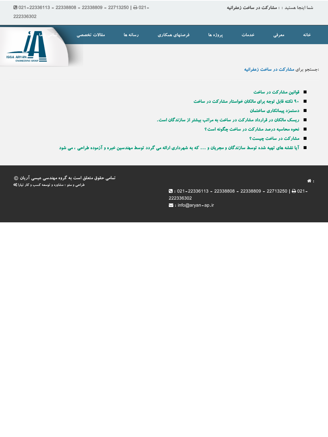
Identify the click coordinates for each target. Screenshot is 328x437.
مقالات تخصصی (91, 35)
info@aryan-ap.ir (196, 206)
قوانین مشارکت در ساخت (276, 93)
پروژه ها (215, 35)
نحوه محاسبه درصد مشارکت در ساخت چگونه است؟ (251, 130)
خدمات (248, 35)
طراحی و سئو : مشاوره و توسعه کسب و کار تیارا (51, 185)
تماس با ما (48, 35)
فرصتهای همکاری (173, 35)
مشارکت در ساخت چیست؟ (274, 139)
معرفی (278, 35)
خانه (307, 35)
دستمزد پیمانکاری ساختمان (274, 111)
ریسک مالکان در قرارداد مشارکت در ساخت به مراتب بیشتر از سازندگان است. (228, 120)
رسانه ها (131, 35)
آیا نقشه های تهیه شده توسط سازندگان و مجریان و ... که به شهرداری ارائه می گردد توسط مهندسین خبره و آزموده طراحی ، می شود (179, 148)
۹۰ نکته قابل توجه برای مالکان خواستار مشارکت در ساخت (246, 102)
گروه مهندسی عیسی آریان (43, 178)
